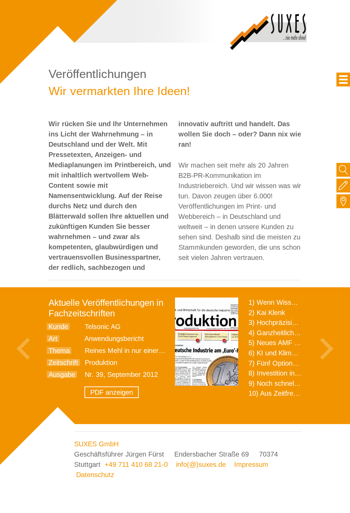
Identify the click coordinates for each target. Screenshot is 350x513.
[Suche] (343, 169)
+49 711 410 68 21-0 (136, 464)
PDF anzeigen (111, 392)
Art (53, 338)
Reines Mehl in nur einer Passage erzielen (149, 350)
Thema (59, 350)
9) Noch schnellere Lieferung (292, 383)
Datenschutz (95, 474)
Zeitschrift (63, 362)
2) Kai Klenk (266, 312)
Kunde (58, 326)
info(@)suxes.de (201, 464)
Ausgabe (62, 374)
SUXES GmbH (96, 444)
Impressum (251, 464)
